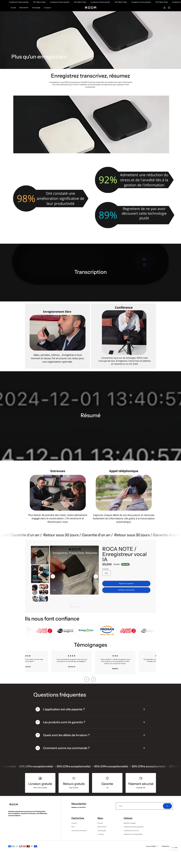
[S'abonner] (167, 806)
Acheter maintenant (126, 590)
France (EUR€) (151, 846)
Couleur (105, 569)
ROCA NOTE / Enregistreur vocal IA (124, 554)
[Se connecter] (164, 8)
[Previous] (53, 576)
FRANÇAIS (165, 846)
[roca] (90, 7)
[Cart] (169, 8)
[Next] (96, 576)
